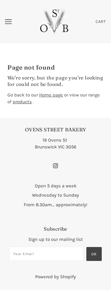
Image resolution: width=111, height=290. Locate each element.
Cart (101, 21)
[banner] (54, 21)
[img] (55, 165)
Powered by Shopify (55, 276)
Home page (51, 95)
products (22, 101)
